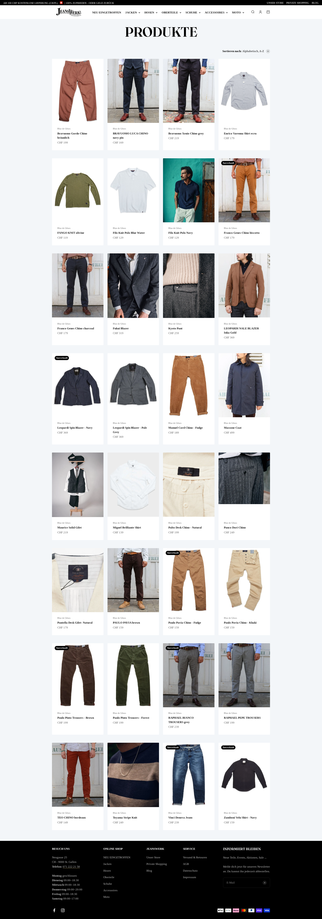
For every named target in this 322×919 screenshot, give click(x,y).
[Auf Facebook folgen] (54, 910)
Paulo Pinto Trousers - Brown (75, 717)
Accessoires (214, 12)
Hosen (149, 12)
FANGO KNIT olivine (70, 232)
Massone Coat (232, 427)
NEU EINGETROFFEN (106, 12)
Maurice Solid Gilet (69, 527)
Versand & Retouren (195, 857)
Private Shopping (297, 3)
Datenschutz (190, 870)
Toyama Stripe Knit (125, 817)
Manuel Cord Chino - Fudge (185, 427)
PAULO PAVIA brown (126, 622)
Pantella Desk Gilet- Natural (75, 622)
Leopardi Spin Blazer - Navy (75, 427)
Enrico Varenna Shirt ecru (240, 133)
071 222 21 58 (71, 866)
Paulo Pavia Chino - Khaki (240, 622)
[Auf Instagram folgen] (63, 910)
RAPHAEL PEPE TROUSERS (242, 717)
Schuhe (191, 12)
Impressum (189, 877)
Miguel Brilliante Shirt (127, 527)
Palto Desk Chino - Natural (185, 527)
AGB (186, 864)
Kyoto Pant (175, 328)
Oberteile (170, 12)
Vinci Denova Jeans (180, 817)
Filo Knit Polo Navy (180, 232)
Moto (236, 12)
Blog (315, 3)
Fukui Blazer (121, 328)
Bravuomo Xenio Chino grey (186, 133)
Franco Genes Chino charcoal (75, 328)
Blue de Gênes (63, 128)
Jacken (131, 12)
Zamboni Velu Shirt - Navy (240, 817)
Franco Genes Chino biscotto (242, 232)
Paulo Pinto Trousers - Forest (131, 717)
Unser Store (275, 3)
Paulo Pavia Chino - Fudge (184, 622)
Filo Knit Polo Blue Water (129, 232)
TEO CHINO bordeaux (71, 817)
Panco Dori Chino (235, 527)
